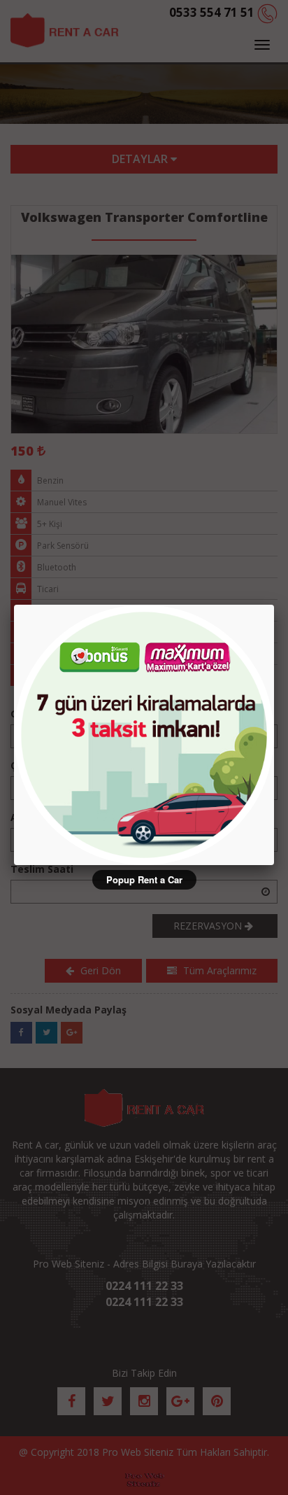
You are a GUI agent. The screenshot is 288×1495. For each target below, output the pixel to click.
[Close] (274, 604)
